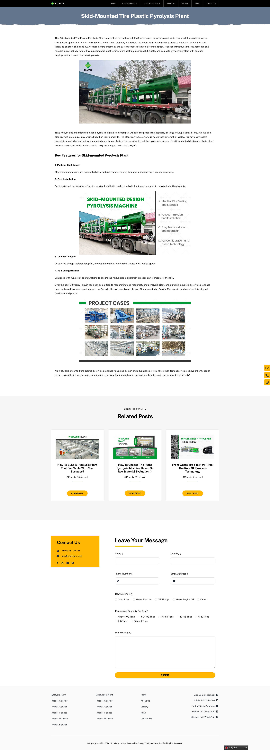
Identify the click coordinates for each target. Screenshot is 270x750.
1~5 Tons (122, 621)
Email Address (179, 573)
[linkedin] (68, 563)
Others (204, 599)
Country (176, 553)
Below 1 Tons (141, 621)
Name (119, 553)
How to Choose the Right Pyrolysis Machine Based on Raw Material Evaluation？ (134, 468)
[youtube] (73, 563)
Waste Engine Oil (185, 599)
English (232, 747)
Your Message (123, 632)
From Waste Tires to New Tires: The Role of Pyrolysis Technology (192, 468)
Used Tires (123, 599)
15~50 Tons (167, 616)
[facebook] (57, 563)
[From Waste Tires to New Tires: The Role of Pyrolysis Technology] (192, 436)
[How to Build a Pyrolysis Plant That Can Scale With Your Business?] (77, 436)
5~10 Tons (203, 616)
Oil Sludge (163, 599)
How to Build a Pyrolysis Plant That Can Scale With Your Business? (77, 468)
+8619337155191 (71, 550)
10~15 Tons (186, 616)
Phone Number (123, 573)
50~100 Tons (148, 616)
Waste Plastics (143, 599)
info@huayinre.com (72, 556)
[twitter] (62, 563)
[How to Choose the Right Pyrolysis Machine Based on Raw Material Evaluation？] (135, 436)
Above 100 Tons (126, 616)
